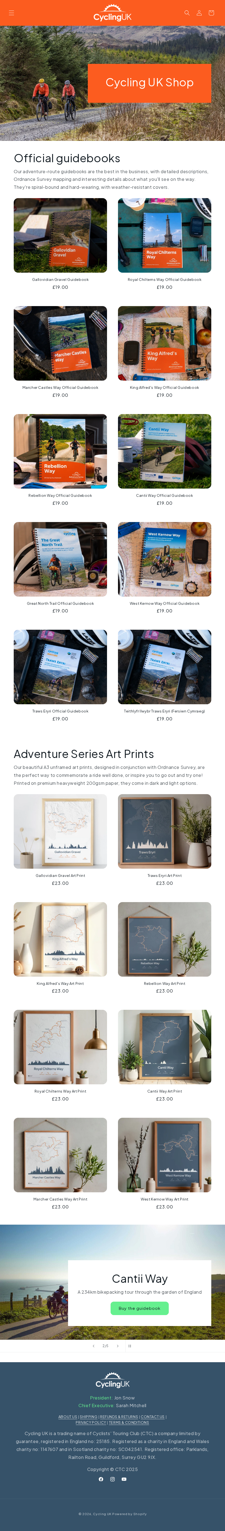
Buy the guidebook (140, 1308)
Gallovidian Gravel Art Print (60, 875)
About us (67, 1417)
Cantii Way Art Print (164, 1091)
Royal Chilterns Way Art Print (60, 1091)
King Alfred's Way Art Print (60, 983)
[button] (11, 13)
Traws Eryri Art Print (165, 875)
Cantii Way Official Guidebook (164, 495)
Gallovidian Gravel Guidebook (60, 279)
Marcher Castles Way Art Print (60, 1199)
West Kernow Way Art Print (165, 1199)
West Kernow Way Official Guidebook (164, 603)
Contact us (153, 1417)
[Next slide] (118, 1346)
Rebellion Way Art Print (164, 983)
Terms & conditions (129, 1422)
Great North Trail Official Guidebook (60, 603)
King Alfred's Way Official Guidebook (164, 387)
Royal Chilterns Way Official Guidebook (165, 279)
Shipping (88, 1417)
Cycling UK (102, 1514)
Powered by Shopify (129, 1514)
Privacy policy (91, 1422)
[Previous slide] (94, 1346)
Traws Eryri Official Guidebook (60, 711)
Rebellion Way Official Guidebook (60, 495)
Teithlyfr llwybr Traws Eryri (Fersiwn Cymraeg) (164, 711)
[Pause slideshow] (131, 1346)
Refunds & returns (119, 1417)
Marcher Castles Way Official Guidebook (60, 387)
